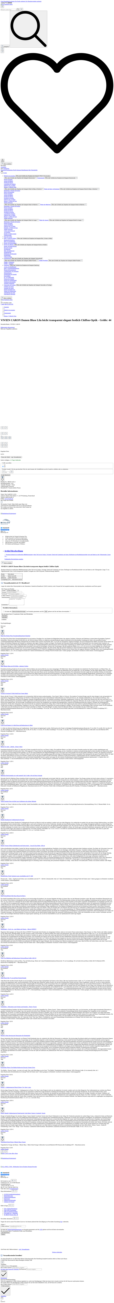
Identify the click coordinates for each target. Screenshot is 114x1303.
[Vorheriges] (2, 427)
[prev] (2, 1151)
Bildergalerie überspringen (8, 327)
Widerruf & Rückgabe (10, 1200)
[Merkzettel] (57, 158)
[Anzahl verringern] (3, 471)
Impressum (7, 1198)
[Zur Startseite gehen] (7, 4)
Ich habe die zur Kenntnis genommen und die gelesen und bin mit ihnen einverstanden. (37, 611)
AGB (46, 611)
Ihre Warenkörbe (33, 170)
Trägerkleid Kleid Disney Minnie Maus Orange (13, 1142)
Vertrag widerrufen (57, 1252)
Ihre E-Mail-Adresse (6, 1267)
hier (61, 1221)
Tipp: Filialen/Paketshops (10, 1208)
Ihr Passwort (22, 1269)
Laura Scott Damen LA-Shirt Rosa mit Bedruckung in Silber (17, 725)
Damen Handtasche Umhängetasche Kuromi (12, 819)
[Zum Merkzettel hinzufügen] (2, 478)
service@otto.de (9, 498)
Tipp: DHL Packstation (10, 1210)
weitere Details (5, 655)
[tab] (58, 555)
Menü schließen (7, 164)
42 (4, 465)
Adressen (18, 170)
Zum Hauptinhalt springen (8, 1)
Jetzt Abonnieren (5, 1232)
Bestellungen (25, 170)
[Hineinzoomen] (9, 437)
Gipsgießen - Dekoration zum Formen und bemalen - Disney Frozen (19, 1006)
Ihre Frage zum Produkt (7, 500)
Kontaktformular (14, 1188)
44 (4, 466)
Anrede (4, 590)
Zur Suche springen (20, 1)
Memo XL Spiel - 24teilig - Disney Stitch (11, 746)
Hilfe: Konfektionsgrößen (11, 1211)
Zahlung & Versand (9, 1201)
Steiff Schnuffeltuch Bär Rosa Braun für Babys (13, 896)
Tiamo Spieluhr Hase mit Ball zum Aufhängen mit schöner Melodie (18, 801)
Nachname (5, 594)
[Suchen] (17, 9)
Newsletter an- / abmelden (11, 1213)
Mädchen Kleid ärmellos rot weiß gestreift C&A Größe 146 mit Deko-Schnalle (21, 775)
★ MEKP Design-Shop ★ (11, 1214)
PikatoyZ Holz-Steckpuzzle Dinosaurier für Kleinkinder (15, 1035)
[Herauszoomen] (2, 437)
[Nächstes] (6, 427)
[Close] (2, 1262)
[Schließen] (1, 1300)
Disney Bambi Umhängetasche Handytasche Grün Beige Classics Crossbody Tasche (23, 1113)
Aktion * (3, 1224)
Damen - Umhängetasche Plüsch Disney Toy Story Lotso (16, 1087)
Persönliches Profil (11, 170)
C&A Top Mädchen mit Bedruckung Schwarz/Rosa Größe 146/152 (18, 958)
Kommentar (5, 604)
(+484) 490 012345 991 (7, 304)
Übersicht (3, 170)
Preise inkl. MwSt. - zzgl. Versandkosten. (11, 457)
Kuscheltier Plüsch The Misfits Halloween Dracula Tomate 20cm (18, 1067)
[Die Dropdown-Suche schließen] (21, 9)
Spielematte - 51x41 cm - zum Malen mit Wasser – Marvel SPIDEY (18, 929)
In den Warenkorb (5, 475)
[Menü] (2, 6)
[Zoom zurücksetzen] (6, 437)
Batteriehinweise (8, 1195)
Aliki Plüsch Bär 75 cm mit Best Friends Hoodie (13, 978)
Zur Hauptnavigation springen (33, 1)
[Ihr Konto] (3, 160)
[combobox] (8, 10)
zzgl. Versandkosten (24, 1249)
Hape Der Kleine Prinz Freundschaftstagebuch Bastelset (15, 635)
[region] (57, 389)
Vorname (4, 592)
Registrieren (4, 1278)
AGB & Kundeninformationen (12, 1194)
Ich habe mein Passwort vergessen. (10, 1269)
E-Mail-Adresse (6, 595)
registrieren (6, 168)
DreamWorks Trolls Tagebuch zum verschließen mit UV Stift (17, 876)
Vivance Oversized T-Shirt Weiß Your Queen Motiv (14, 693)
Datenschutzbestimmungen (18, 611)
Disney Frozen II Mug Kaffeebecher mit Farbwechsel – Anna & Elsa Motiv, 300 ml (23, 845)
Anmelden (3, 167)
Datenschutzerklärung (10, 1197)
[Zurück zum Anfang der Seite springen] (2, 1298)
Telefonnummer (6, 597)
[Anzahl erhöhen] (11, 471)
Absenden (4, 615)
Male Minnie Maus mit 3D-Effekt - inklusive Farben (14, 666)
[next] (6, 1151)
